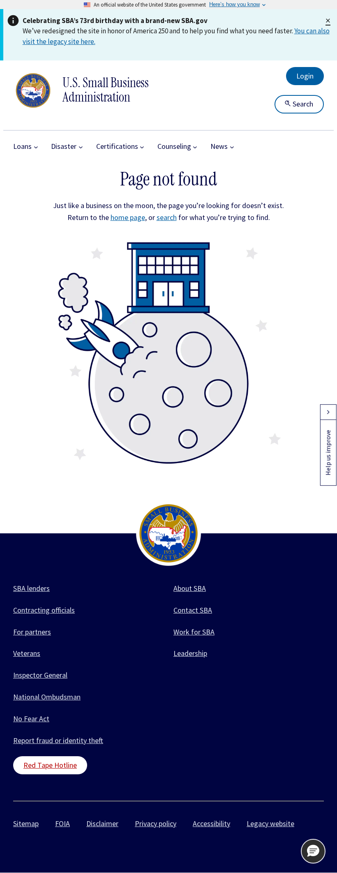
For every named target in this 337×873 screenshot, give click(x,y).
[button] (313, 851)
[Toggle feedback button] (328, 412)
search (167, 217)
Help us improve (328, 452)
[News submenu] (232, 146)
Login (305, 76)
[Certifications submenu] (142, 146)
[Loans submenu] (36, 146)
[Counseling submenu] (195, 146)
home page (128, 217)
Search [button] (302, 104)
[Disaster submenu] (80, 146)
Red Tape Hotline (50, 765)
